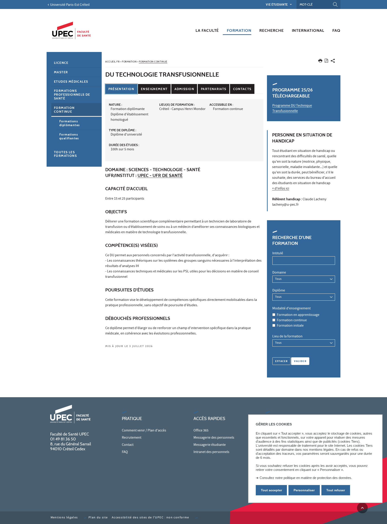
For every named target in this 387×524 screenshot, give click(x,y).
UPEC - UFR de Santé (160, 175)
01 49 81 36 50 (63, 439)
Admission (184, 89)
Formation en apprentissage (298, 315)
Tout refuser (335, 490)
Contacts (242, 89)
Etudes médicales (71, 82)
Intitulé (277, 253)
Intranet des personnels (211, 452)
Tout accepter (271, 490)
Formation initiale (290, 326)
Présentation (121, 89)
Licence (61, 63)
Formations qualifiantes (69, 136)
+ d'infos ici (280, 189)
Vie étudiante (277, 4)
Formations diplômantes (69, 123)
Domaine (279, 273)
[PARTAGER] (333, 62)
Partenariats (213, 89)
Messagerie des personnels (214, 438)
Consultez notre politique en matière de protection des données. (306, 478)
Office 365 (201, 430)
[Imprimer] (320, 62)
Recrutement (131, 438)
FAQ (125, 452)
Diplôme (278, 290)
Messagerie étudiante (210, 445)
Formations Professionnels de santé (72, 94)
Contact (127, 445)
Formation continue (292, 320)
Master (61, 72)
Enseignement (154, 89)
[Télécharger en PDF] (326, 61)
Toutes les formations (65, 154)
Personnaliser (304, 490)
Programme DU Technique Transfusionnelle (292, 108)
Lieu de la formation (287, 336)
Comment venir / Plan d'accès (144, 430)
